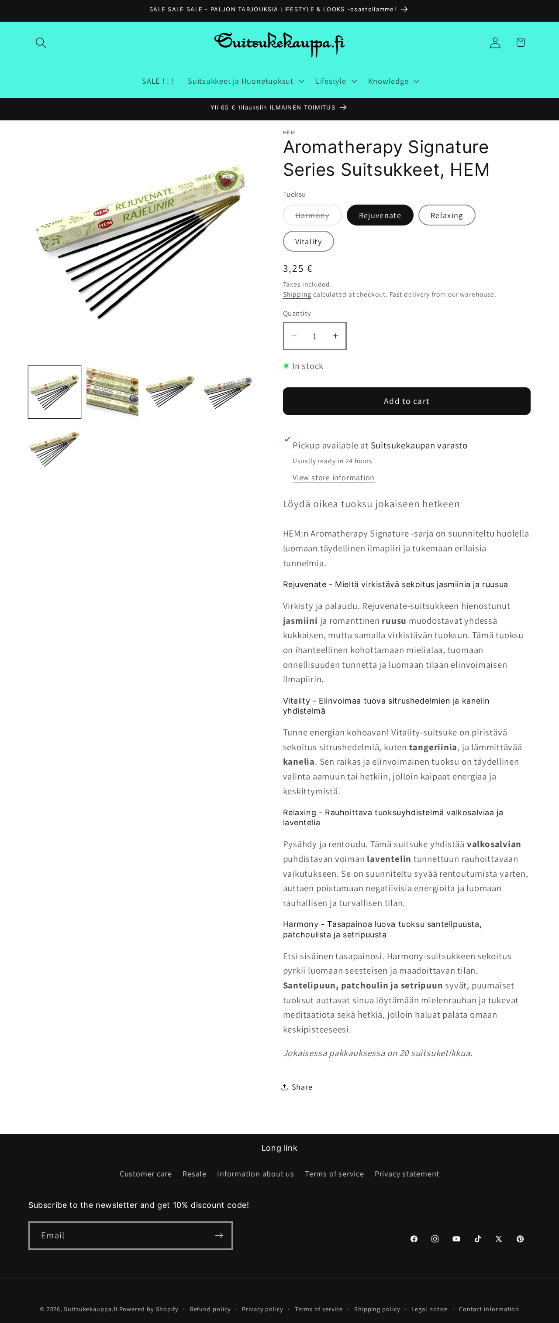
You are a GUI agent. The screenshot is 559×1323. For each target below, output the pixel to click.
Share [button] (302, 1086)
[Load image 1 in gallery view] (54, 392)
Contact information (489, 1309)
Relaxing (447, 215)
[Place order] (219, 1235)
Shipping (297, 294)
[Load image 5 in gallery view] (54, 450)
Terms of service (334, 1173)
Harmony (318, 217)
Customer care (146, 1173)
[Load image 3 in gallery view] (170, 392)
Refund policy (210, 1309)
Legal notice (429, 1309)
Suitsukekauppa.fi (90, 1309)
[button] (40, 42)
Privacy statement (407, 1173)
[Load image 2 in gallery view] (112, 392)
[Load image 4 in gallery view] (228, 392)
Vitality (308, 241)
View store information (334, 477)
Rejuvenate (380, 215)
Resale (195, 1173)
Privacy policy (262, 1309)
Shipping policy (377, 1309)
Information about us (255, 1173)
